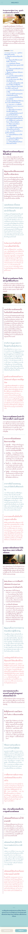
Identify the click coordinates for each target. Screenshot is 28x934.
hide (12, 50)
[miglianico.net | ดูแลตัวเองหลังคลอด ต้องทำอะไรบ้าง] (15, 2)
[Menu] (2, 2)
